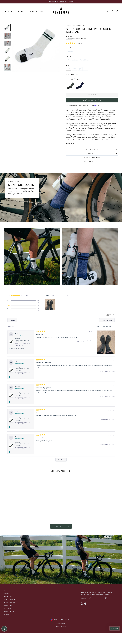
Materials (92, 153)
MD (74, 69)
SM (69, 69)
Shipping (69, 39)
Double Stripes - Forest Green (79, 60)
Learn (32, 11)
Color (68, 47)
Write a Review (109, 320)
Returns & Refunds (9, 602)
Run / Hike (82, 26)
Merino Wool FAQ (9, 611)
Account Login (8, 596)
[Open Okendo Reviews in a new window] (108, 315)
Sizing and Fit (92, 149)
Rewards (6, 614)
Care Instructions (92, 157)
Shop (7, 11)
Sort (98, 326)
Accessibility (7, 608)
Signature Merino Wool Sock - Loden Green (22, 342)
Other (68, 56)
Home (68, 26)
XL (85, 69)
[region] (50, 304)
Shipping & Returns (92, 162)
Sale (42, 11)
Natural (70, 51)
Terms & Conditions (10, 599)
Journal (20, 11)
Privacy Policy (8, 605)
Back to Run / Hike (62, 526)
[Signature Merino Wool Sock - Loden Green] (70, 86)
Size (67, 65)
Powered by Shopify (61, 626)
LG (80, 69)
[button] (74, 43)
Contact (6, 593)
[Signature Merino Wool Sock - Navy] (79, 86)
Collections (74, 26)
